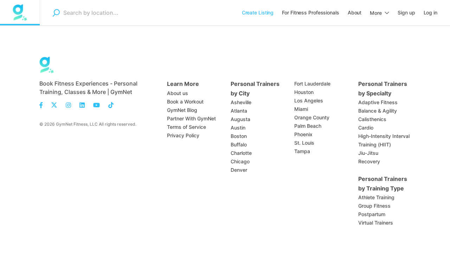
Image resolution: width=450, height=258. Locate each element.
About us (177, 93)
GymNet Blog (182, 110)
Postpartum (371, 214)
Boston (239, 136)
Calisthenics (372, 119)
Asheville (241, 102)
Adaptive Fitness (378, 102)
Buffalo (239, 144)
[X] (54, 104)
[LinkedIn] (82, 104)
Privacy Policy (183, 135)
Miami (301, 109)
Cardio (365, 128)
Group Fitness (374, 206)
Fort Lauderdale (312, 84)
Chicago (240, 161)
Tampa (302, 151)
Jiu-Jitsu (368, 153)
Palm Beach (307, 126)
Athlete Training (376, 197)
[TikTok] (109, 104)
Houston (304, 92)
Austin (238, 128)
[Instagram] (68, 104)
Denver (239, 170)
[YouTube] (96, 104)
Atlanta (239, 111)
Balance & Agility (377, 111)
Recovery (369, 161)
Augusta (240, 119)
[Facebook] (43, 104)
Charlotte (241, 153)
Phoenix (303, 134)
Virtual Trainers (375, 223)
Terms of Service (186, 127)
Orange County (311, 117)
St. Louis (304, 143)
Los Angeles (308, 100)
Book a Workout (185, 102)
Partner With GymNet (191, 118)
